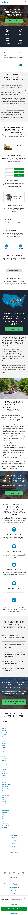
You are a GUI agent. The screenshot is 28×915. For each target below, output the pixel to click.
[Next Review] (23, 68)
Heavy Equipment (14, 852)
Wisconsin (4, 827)
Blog (14, 866)
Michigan (4, 769)
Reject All (14, 904)
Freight (14, 846)
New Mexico (5, 788)
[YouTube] (19, 873)
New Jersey (5, 786)
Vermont (4, 818)
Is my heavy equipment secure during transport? (15, 662)
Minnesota (4, 771)
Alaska (3, 726)
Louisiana (4, 760)
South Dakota (5, 810)
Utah (3, 816)
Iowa (3, 754)
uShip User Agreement (14, 887)
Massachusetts (5, 767)
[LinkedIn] (23, 873)
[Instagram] (9, 873)
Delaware (4, 739)
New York (4, 790)
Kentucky (4, 758)
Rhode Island (5, 806)
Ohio (3, 797)
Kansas (3, 756)
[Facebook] (5, 873)
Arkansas (4, 730)
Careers (14, 861)
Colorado (4, 734)
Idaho (3, 747)
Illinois (3, 749)
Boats (14, 849)
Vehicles (14, 837)
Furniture (14, 843)
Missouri (4, 775)
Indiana (3, 751)
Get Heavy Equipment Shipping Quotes (14, 702)
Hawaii (3, 745)
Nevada (4, 782)
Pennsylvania (5, 803)
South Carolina (5, 808)
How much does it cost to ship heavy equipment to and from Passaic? (15, 645)
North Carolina (5, 793)
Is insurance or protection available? (14, 669)
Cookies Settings (14, 913)
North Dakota (5, 795)
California (4, 732)
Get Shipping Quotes (14, 21)
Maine (3, 762)
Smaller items (15, 426)
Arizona (4, 728)
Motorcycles (14, 840)
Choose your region (13, 877)
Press (14, 864)
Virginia (4, 821)
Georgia (4, 743)
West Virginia (5, 825)
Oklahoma (4, 799)
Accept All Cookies (14, 909)
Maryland (4, 764)
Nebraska (4, 780)
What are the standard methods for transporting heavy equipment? (15, 637)
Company (14, 858)
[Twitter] (14, 873)
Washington (5, 823)
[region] (14, 905)
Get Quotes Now (14, 329)
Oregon (4, 801)
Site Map (14, 893)
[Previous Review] (5, 68)
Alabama (4, 723)
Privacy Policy (14, 890)
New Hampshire (6, 784)
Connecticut (5, 736)
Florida (3, 741)
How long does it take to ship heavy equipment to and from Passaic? (15, 654)
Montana (4, 777)
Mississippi (5, 773)
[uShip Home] (5, 2)
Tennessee (4, 812)
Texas (3, 814)
